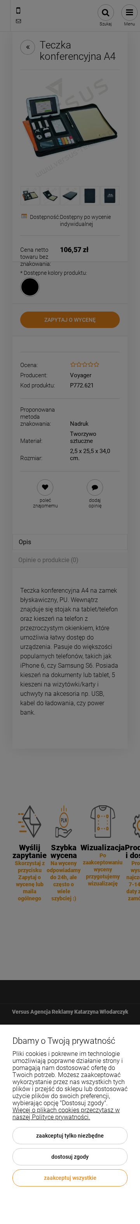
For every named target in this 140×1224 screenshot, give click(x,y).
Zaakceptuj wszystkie (70, 1178)
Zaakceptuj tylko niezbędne (70, 1136)
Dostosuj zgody (70, 1157)
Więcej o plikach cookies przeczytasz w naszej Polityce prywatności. (66, 1113)
